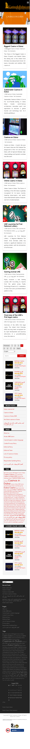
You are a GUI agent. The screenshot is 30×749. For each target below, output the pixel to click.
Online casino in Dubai (13, 181)
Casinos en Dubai (11, 137)
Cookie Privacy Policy (10, 443)
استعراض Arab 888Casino (17, 515)
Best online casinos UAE (9, 472)
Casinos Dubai (16, 478)
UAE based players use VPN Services (15, 506)
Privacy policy (8, 457)
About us (6, 433)
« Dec (3, 702)
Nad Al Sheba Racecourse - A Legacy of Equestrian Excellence (14, 497)
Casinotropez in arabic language (13, 440)
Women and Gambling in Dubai (16, 669)
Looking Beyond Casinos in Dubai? (9, 652)
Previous (6, 345)
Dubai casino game (8, 489)
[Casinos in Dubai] (17, 9)
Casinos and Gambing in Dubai (18, 637)
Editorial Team (8, 450)
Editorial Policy (8, 447)
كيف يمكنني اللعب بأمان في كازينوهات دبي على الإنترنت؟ (14, 423)
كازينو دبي (9, 517)
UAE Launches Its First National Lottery (13, 225)
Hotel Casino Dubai (13, 491)
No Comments (11, 51)
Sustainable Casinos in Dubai (13, 91)
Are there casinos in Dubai (12, 419)
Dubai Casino (9, 488)
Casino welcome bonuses (13, 643)
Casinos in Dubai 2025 (10, 416)
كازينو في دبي (5, 675)
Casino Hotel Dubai (18, 474)
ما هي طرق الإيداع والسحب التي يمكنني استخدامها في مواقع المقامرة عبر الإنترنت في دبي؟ (14, 600)
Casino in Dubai (8, 412)
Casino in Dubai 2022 (10, 476)
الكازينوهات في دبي (20, 230)
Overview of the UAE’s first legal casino (13, 316)
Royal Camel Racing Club (19, 501)
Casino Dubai (9, 474)
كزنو (21, 519)
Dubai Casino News (7, 707)
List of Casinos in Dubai (11, 454)
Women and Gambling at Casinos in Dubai (13, 510)
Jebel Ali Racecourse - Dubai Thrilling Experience (13, 650)
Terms (18, 716)
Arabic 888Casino (9, 436)
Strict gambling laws (20, 503)
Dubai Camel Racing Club (17, 485)
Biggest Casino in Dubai (13, 46)
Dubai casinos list (9, 409)
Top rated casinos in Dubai (16, 662)
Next (18, 348)
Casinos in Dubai (11, 94)
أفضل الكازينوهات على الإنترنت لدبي (13, 464)
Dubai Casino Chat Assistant (9, 710)
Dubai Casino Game (7, 602)
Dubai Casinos (17, 490)
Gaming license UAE (12, 272)
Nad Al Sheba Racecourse (17, 495)
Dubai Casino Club (20, 488)
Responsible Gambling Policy (12, 461)
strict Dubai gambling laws (10, 503)
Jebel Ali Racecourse (21, 649)
